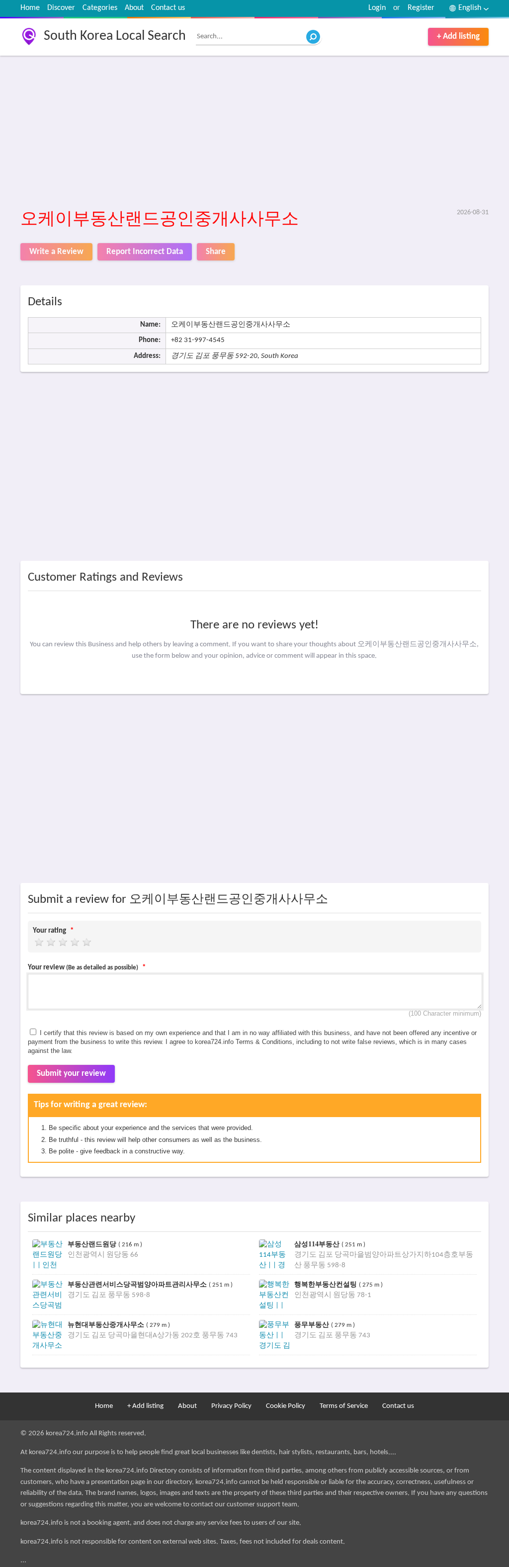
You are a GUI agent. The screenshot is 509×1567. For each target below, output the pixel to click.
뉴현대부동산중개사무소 (107, 1324)
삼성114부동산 (317, 1244)
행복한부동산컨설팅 (326, 1284)
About (134, 8)
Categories (100, 8)
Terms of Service (344, 1406)
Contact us (168, 8)
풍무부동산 (312, 1324)
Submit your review (71, 1073)
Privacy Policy (231, 1406)
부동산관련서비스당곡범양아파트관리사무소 (138, 1284)
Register (421, 8)
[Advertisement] (254, 132)
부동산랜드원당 (93, 1244)
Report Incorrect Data (144, 252)
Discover (61, 8)
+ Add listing (458, 36)
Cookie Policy (285, 1406)
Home (30, 8)
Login (377, 8)
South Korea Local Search (115, 36)
